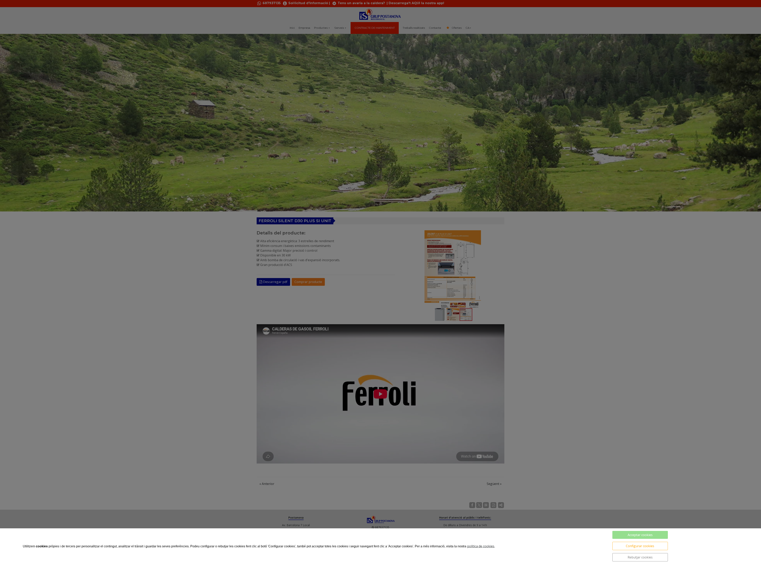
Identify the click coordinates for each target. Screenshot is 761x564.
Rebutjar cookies (640, 557)
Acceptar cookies (640, 535)
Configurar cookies (640, 546)
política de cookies (480, 546)
